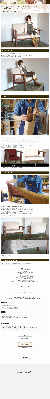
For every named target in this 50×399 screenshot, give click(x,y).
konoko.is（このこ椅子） (25, 372)
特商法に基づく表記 (30, 369)
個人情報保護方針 (23, 369)
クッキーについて (38, 369)
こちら (6, 215)
